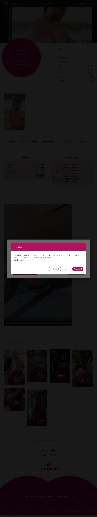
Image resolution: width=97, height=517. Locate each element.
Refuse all (65, 269)
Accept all (78, 269)
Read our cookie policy (23, 260)
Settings (53, 269)
